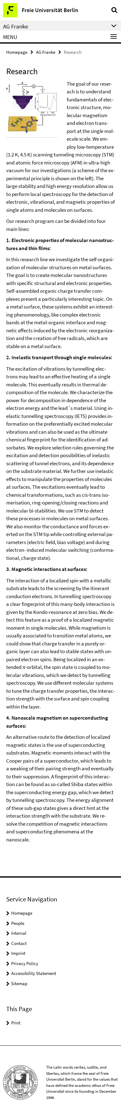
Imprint (18, 953)
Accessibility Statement (33, 973)
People (17, 923)
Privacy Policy (24, 963)
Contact (19, 943)
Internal (18, 933)
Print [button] (15, 1023)
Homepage (16, 52)
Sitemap (19, 983)
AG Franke (45, 52)
